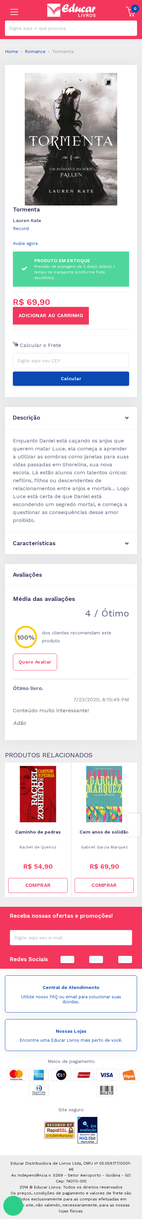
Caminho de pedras (38, 832)
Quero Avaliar (35, 662)
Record (21, 228)
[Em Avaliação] (87, 1130)
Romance (35, 51)
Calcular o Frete (39, 345)
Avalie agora (25, 243)
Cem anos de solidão (104, 832)
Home (11, 51)
